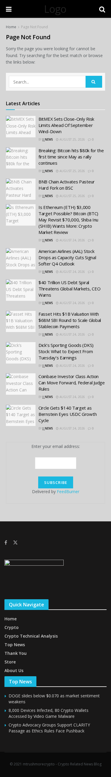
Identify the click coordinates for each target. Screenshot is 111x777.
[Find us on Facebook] (5, 542)
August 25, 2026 (72, 139)
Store (10, 662)
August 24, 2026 (72, 240)
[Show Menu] (9, 9)
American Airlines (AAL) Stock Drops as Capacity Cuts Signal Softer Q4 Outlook (67, 257)
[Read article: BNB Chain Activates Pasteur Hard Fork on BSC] (21, 189)
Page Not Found (34, 26)
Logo (55, 9)
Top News (14, 644)
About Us (13, 670)
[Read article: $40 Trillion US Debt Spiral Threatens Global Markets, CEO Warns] (21, 290)
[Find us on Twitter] (15, 542)
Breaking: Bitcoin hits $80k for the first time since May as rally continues (71, 156)
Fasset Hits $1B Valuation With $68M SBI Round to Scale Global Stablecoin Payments (69, 320)
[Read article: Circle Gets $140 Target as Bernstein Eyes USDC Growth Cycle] (21, 415)
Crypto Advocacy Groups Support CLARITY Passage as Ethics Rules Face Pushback (49, 728)
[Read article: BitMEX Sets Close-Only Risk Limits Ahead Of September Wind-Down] (21, 126)
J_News (48, 139)
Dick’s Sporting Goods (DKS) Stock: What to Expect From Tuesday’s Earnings (66, 351)
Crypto (11, 627)
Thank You (15, 653)
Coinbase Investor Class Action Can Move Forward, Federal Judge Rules (71, 382)
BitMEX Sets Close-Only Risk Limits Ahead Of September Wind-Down (66, 125)
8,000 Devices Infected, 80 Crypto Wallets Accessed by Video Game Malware (49, 713)
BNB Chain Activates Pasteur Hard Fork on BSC (66, 185)
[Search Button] (102, 9)
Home (11, 26)
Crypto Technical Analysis (31, 636)
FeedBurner (68, 491)
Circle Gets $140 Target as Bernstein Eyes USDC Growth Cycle (67, 414)
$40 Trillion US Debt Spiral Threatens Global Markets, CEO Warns (69, 288)
